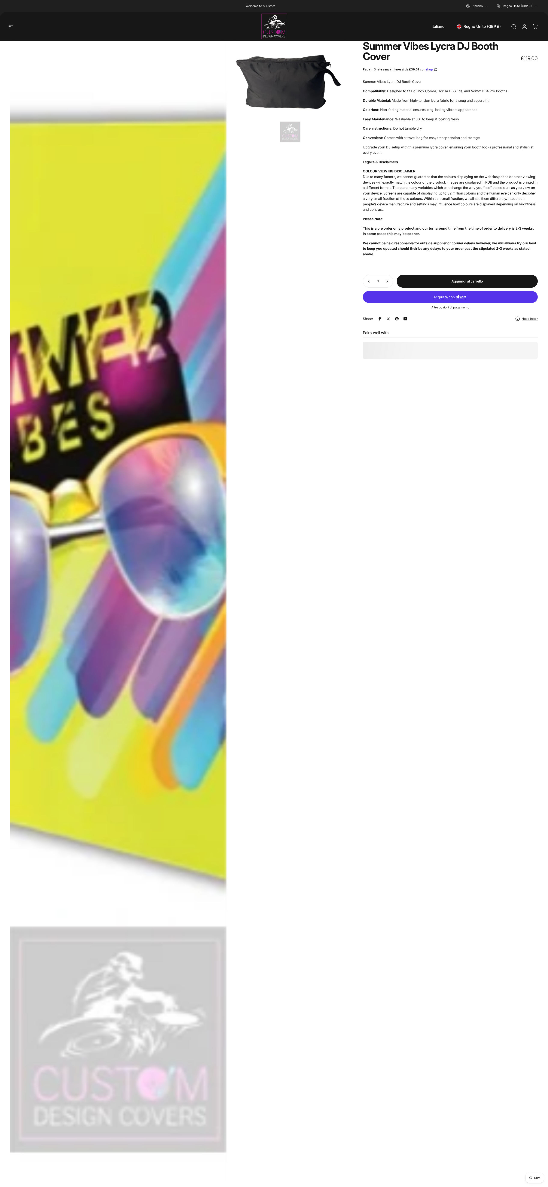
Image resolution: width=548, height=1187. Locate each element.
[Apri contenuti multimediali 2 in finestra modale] (290, 93)
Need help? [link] (530, 318)
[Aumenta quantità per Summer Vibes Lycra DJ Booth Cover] (388, 281)
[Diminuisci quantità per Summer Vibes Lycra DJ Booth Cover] (368, 281)
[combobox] (477, 6)
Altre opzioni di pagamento (450, 307)
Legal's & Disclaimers (380, 162)
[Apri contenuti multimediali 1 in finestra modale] (118, 612)
